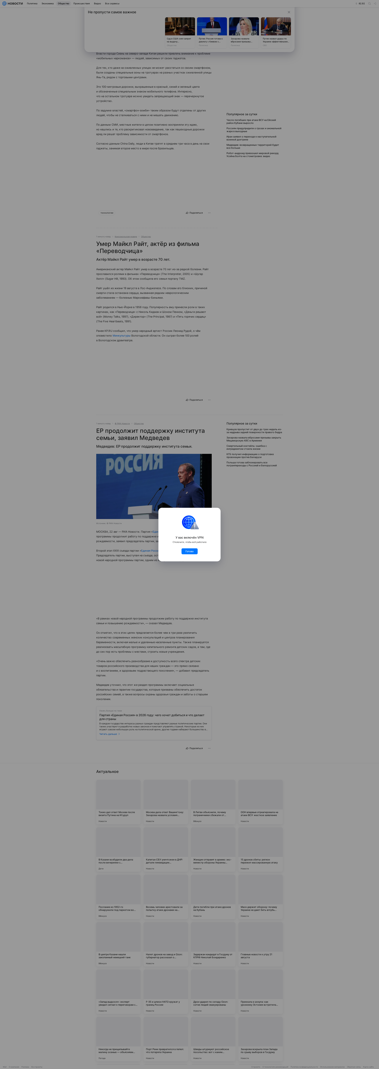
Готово (190, 551)
